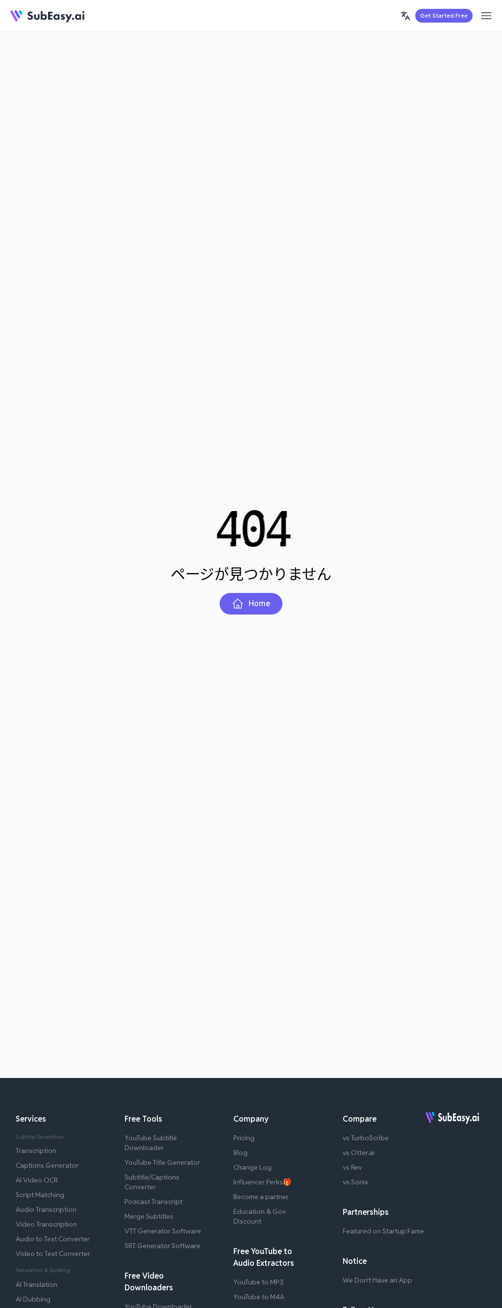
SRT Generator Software (163, 1245)
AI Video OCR (37, 1180)
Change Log (252, 1167)
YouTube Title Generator (162, 1162)
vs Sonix (355, 1182)
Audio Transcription (46, 1209)
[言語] (405, 16)
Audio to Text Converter (53, 1238)
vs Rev (352, 1167)
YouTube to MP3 (258, 1282)
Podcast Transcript (153, 1201)
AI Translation (36, 1284)
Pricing (243, 1137)
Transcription (36, 1150)
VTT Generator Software (163, 1231)
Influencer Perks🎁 (262, 1182)
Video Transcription (46, 1224)
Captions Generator (47, 1165)
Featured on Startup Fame (383, 1231)
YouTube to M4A (258, 1296)
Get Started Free (444, 15)
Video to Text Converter (53, 1253)
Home (259, 603)
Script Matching (40, 1194)
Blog (240, 1152)
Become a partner (261, 1196)
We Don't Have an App (377, 1280)
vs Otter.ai (359, 1152)
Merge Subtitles (149, 1216)
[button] (405, 16)
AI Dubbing (33, 1299)
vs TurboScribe (366, 1137)
